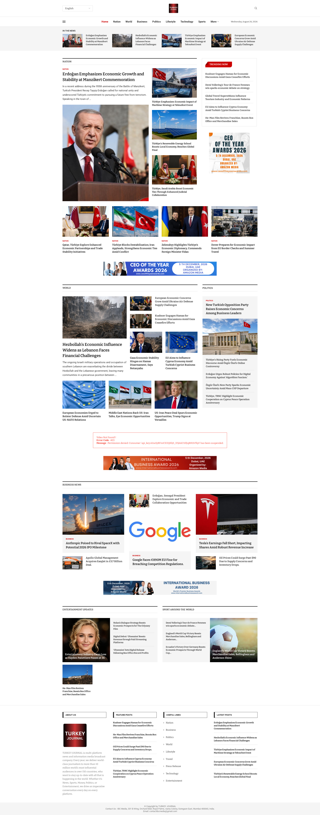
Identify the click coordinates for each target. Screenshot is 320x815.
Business (142, 21)
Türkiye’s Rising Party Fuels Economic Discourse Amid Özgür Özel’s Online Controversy (226, 363)
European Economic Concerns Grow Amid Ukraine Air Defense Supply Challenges (174, 301)
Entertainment (174, 780)
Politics (156, 21)
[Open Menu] (64, 21)
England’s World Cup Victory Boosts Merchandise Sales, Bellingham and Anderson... (183, 636)
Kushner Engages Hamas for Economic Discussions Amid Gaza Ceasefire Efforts (227, 75)
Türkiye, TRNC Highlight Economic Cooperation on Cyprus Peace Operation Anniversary (228, 399)
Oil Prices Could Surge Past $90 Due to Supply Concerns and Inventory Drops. (237, 561)
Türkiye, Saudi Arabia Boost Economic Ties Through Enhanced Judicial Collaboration (173, 191)
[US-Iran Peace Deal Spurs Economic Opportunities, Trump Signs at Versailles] (176, 401)
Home (105, 21)
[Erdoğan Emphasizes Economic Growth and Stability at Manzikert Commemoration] (72, 40)
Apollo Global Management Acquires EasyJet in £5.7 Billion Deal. (104, 561)
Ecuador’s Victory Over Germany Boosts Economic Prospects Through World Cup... (185, 650)
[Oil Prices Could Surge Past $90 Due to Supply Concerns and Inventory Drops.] (206, 563)
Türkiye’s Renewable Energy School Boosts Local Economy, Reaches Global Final (173, 147)
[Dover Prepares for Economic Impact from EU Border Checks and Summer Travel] (234, 230)
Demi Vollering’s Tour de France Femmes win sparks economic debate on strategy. (227, 87)
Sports (202, 21)
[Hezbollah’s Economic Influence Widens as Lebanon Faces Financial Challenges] (122, 40)
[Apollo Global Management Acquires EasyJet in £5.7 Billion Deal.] (72, 563)
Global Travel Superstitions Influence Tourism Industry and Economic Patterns (227, 97)
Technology (186, 21)
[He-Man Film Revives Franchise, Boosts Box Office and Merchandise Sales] (77, 680)
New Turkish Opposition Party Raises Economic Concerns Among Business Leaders (227, 309)
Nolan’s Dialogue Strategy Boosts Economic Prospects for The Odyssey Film (131, 626)
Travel (169, 759)
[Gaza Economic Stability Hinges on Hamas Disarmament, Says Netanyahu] (146, 351)
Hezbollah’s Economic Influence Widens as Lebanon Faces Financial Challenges (92, 350)
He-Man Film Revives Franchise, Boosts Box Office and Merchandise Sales (229, 119)
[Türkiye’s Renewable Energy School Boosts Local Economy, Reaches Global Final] (174, 131)
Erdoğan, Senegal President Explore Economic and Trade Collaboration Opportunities (169, 499)
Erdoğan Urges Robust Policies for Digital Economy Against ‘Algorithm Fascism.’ (228, 376)
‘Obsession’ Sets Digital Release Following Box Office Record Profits (130, 651)
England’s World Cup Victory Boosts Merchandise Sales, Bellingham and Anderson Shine (233, 654)
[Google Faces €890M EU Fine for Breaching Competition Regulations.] (160, 540)
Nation (116, 21)
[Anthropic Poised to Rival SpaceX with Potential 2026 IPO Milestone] (93, 523)
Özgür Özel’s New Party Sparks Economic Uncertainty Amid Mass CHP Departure (228, 387)
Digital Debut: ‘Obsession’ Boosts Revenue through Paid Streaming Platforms (129, 639)
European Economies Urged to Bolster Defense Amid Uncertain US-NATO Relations (81, 416)
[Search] (256, 8)
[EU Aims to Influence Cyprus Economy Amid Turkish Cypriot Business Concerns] (182, 351)
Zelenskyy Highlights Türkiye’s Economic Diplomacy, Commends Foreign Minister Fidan (182, 248)
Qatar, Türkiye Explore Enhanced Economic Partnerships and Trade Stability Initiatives (82, 248)
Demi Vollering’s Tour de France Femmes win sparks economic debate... (186, 624)
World (129, 21)
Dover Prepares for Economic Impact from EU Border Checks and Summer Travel (233, 248)
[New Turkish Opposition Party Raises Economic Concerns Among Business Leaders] (230, 325)
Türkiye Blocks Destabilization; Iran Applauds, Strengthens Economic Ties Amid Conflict (134, 248)
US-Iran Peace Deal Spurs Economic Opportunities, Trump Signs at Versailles (176, 416)
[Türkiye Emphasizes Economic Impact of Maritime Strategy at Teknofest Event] (172, 40)
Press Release (173, 766)
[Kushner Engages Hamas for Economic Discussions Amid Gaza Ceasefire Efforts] (141, 321)
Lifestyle (171, 21)
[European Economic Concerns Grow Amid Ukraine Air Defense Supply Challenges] (221, 40)
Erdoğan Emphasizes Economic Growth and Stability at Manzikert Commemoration (234, 725)
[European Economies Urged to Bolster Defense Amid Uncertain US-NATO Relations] (83, 401)
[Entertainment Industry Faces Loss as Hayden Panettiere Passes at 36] (86, 640)
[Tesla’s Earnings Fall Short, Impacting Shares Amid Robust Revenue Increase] (227, 523)
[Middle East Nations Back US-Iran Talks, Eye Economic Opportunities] (130, 399)
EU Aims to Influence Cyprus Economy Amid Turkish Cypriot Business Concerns (227, 109)
